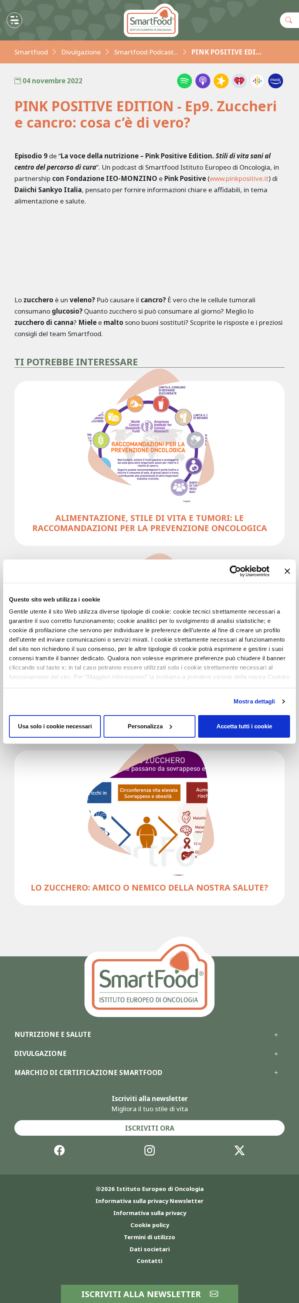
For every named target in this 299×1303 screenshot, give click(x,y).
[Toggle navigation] (14, 20)
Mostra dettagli (254, 701)
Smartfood (31, 51)
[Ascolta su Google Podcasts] (257, 81)
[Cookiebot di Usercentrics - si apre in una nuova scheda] (235, 571)
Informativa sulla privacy (149, 1213)
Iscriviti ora (149, 1128)
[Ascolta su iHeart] (239, 81)
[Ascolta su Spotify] (184, 81)
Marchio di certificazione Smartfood (88, 1073)
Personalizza (145, 726)
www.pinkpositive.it (239, 178)
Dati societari (150, 1249)
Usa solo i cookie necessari (55, 726)
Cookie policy (149, 1225)
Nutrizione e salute (52, 1034)
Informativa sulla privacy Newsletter (149, 1201)
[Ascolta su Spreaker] (221, 81)
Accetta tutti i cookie (244, 726)
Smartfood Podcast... (146, 51)
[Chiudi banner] (287, 571)
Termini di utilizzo (149, 1237)
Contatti (149, 1260)
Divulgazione (81, 51)
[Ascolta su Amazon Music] (275, 81)
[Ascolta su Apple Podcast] (202, 81)
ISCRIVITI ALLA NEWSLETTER (142, 1293)
